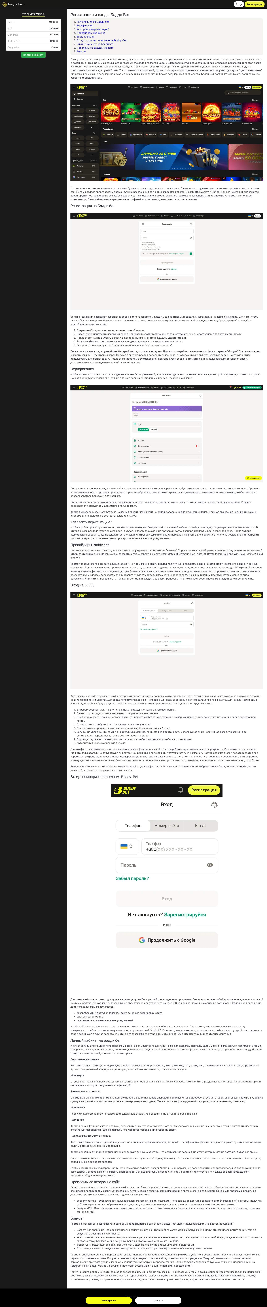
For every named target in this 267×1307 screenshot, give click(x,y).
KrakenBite (13, 41)
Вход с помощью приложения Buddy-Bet (102, 40)
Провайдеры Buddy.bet (91, 32)
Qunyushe (13, 47)
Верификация (85, 25)
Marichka (12, 34)
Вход (239, 4)
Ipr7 (9, 28)
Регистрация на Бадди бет (93, 21)
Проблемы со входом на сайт (95, 47)
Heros (10, 22)
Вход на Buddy (85, 36)
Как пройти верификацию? (93, 29)
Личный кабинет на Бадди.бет (95, 44)
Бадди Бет (15, 4)
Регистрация (109, 1300)
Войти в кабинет (33, 54)
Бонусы (81, 51)
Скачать (158, 1300)
